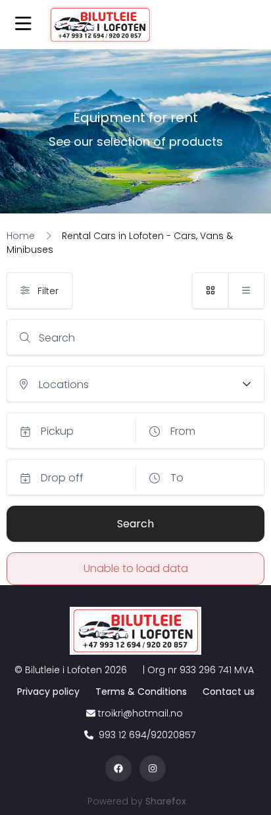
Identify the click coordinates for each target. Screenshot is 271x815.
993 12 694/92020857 (145, 734)
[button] (23, 24)
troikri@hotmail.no (140, 713)
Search (57, 337)
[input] (135, 337)
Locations (64, 384)
